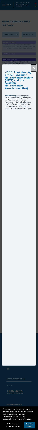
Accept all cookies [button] (29, 425)
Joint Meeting (10, 95)
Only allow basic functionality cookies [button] (13, 425)
